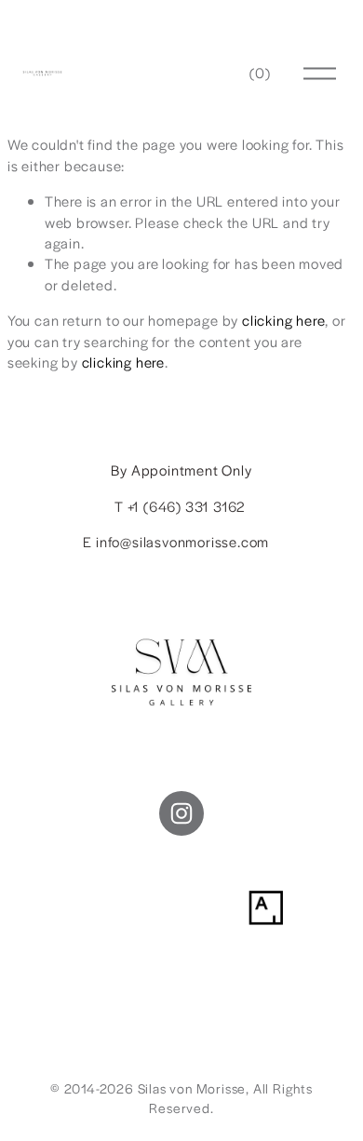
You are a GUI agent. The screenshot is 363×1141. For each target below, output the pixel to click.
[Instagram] (181, 813)
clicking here (283, 319)
